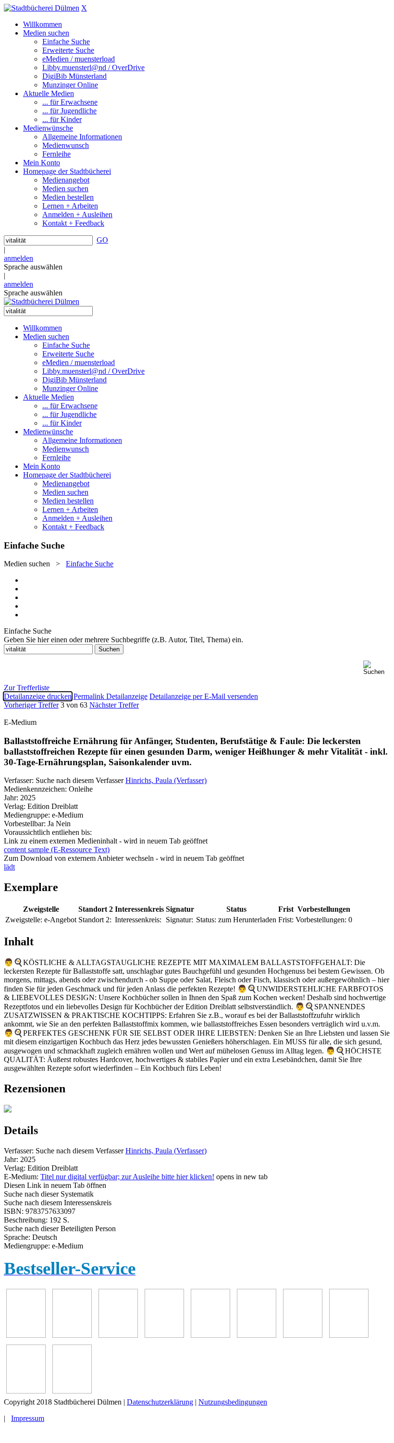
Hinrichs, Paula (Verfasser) (166, 780)
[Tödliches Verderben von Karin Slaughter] (72, 1391)
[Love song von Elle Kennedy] (164, 1335)
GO (102, 240)
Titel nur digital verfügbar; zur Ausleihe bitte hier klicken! (127, 1177)
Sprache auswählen (33, 267)
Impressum (27, 1418)
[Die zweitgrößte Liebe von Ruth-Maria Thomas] (26, 1391)
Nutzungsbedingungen (232, 1402)
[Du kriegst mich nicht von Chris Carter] (302, 1335)
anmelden (18, 258)
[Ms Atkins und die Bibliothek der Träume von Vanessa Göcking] (72, 1335)
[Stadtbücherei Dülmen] (41, 8)
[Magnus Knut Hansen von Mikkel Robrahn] (118, 1335)
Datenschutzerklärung (160, 1402)
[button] (376, 667)
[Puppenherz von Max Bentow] (349, 1335)
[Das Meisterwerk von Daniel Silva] (256, 1335)
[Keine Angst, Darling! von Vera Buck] (210, 1335)
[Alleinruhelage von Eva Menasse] (26, 1335)
